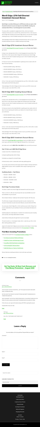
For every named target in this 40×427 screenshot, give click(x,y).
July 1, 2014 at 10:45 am (8, 313)
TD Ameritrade (25, 227)
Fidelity (32, 227)
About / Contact (20, 416)
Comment (4, 335)
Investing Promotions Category (22, 234)
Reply (3, 308)
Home (4, 11)
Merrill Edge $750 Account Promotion (15, 48)
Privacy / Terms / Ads (20, 419)
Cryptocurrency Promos (20, 401)
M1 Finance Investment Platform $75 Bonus (13, 237)
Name (3, 351)
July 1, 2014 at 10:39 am (7, 286)
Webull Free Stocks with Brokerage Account (13, 240)
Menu (37, 2)
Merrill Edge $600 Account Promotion (15, 94)
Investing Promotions (9, 11)
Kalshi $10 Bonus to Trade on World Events (13, 248)
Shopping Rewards (20, 411)
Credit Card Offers (20, 399)
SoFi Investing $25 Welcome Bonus (11, 245)
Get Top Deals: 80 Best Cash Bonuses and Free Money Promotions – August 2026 (20, 267)
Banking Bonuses (20, 397)
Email (3, 357)
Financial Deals (20, 404)
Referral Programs (20, 409)
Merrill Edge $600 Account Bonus (15, 140)
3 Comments (11, 20)
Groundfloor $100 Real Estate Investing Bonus (14, 243)
